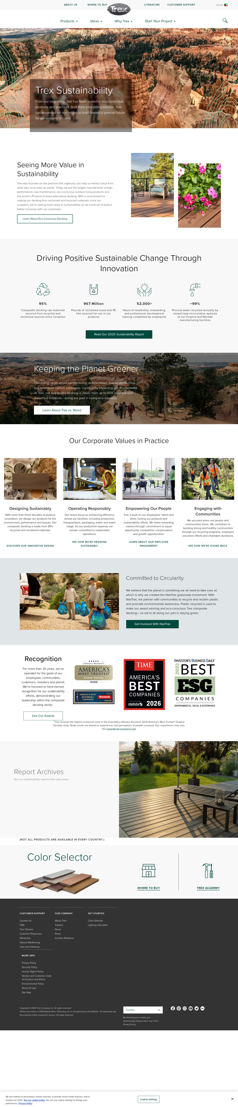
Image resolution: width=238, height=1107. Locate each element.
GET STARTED (96, 913)
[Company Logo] (119, 9)
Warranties (25, 938)
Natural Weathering (30, 942)
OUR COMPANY (64, 913)
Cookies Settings (148, 1099)
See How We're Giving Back (207, 546)
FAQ (22, 925)
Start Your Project (158, 21)
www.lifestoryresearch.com (121, 729)
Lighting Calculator (98, 925)
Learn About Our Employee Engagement (148, 544)
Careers (59, 925)
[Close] (232, 1099)
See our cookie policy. (34, 1100)
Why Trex (122, 21)
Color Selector (95, 921)
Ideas (94, 21)
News (58, 929)
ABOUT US (70, 5)
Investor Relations (64, 938)
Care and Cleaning (29, 947)
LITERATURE (152, 5)
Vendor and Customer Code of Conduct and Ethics (36, 977)
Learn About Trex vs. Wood (62, 410)
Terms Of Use (29, 988)
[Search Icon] (225, 20)
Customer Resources (30, 934)
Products (67, 21)
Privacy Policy (29, 963)
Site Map (26, 992)
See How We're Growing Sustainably (89, 544)
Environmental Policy (33, 984)
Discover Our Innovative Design (30, 546)
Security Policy (29, 967)
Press (57, 934)
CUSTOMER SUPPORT (181, 5)
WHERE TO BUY (97, 5)
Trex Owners (26, 929)
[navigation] (119, 5)
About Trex (61, 921)
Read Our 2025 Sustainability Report (119, 334)
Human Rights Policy (33, 971)
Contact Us (25, 921)
